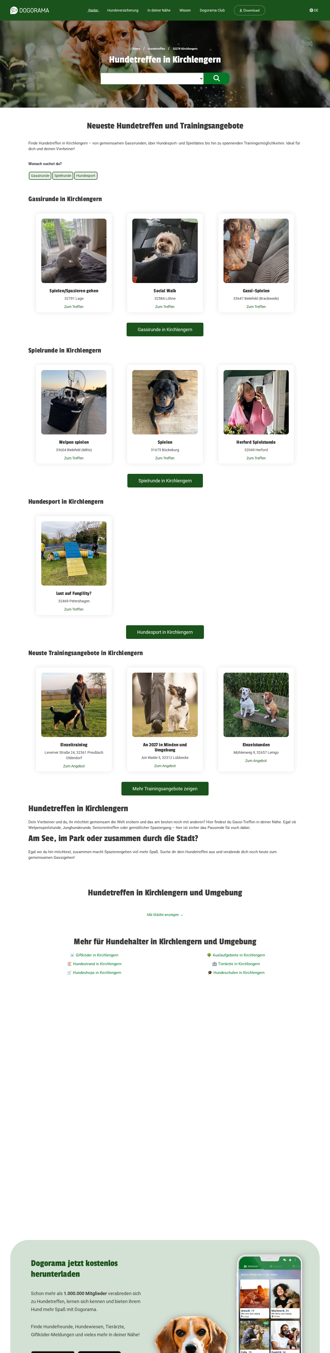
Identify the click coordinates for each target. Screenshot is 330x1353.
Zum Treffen (74, 307)
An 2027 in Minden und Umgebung (165, 747)
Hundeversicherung (122, 10)
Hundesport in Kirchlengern (165, 632)
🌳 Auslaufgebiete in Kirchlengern (236, 955)
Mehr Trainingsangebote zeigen (165, 788)
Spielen (165, 442)
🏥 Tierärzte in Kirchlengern (236, 964)
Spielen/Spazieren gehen (74, 291)
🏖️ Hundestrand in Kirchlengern (94, 964)
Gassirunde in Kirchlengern (165, 329)
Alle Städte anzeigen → (165, 915)
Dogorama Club (212, 10)
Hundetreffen (156, 48)
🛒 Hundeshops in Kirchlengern (94, 972)
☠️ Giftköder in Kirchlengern (94, 955)
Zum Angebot (74, 766)
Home (136, 48)
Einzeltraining (73, 745)
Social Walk (165, 291)
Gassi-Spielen (256, 291)
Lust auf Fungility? (74, 593)
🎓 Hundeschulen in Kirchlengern (236, 972)
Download (251, 10)
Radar (93, 10)
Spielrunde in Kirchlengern (165, 480)
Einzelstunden (256, 745)
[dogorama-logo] (29, 10)
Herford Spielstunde (256, 442)
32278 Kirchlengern (185, 48)
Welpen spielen (74, 442)
